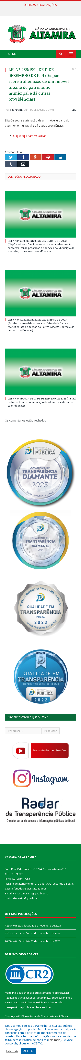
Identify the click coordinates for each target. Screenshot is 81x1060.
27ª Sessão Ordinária (39, 9)
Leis (74, 109)
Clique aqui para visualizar (29, 136)
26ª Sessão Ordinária (17, 941)
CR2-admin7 (16, 109)
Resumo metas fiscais (18, 925)
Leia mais (54, 1039)
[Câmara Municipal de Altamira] (40, 33)
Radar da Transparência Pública (48, 1016)
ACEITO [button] (28, 1051)
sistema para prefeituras (53, 992)
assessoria (32, 997)
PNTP (21, 1016)
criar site (29, 992)
